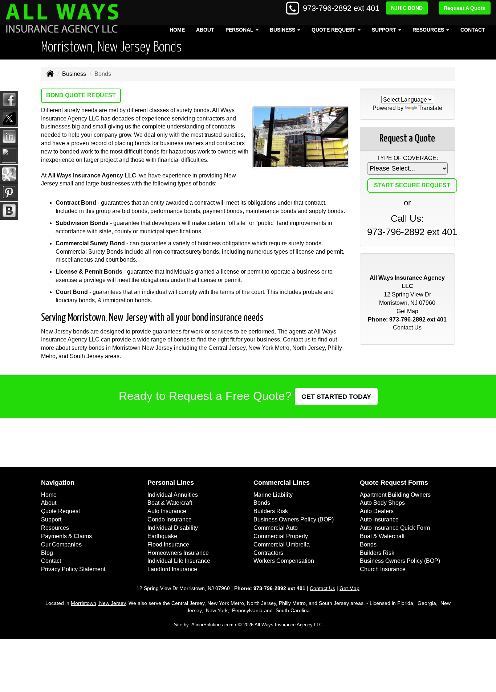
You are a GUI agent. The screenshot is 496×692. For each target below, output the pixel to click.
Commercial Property (280, 536)
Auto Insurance (166, 511)
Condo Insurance (169, 519)
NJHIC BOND (407, 8)
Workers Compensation (283, 561)
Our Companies (61, 544)
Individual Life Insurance (178, 561)
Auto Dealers (377, 511)
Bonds (261, 503)
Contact (472, 30)
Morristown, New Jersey (98, 603)
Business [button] (283, 30)
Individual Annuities (172, 495)
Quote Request (60, 511)
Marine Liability (273, 495)
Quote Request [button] (334, 30)
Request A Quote (464, 8)
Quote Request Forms (394, 482)
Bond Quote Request (81, 95)
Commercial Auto (275, 528)
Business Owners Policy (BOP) (293, 519)
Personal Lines (170, 482)
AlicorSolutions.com (212, 624)
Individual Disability (172, 528)
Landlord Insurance (172, 569)
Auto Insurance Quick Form (395, 528)
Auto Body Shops (382, 503)
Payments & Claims (66, 536)
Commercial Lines (281, 482)
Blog (47, 553)
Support (51, 519)
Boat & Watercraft (169, 503)
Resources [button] (429, 30)
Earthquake (162, 536)
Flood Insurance (168, 544)
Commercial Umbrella (281, 544)
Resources (55, 528)
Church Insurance (383, 569)
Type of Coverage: (407, 158)
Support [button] (385, 30)
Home (177, 30)
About (205, 30)
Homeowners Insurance (178, 553)
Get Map (407, 311)
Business (74, 74)
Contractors (268, 553)
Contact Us (407, 327)
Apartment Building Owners (395, 495)
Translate (430, 108)
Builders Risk (270, 511)
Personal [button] (240, 30)
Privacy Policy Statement (73, 569)
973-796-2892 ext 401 (341, 8)
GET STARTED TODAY (336, 396)
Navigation (57, 482)
